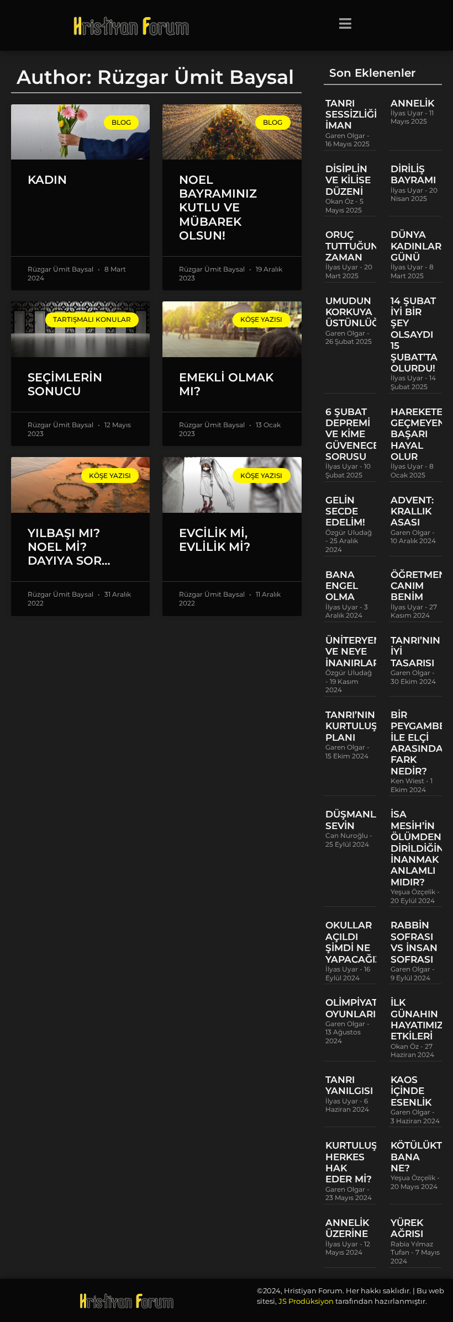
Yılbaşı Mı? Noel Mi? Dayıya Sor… (69, 546)
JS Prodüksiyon (306, 1301)
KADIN (47, 180)
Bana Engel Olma (341, 586)
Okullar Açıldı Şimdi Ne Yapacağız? (356, 942)
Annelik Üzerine (347, 1228)
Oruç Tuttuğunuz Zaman (358, 246)
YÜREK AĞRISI (407, 1228)
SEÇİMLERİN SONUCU (65, 384)
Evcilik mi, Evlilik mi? (214, 540)
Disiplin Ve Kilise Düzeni (348, 180)
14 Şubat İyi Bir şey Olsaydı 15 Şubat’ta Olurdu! (414, 334)
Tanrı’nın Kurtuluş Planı (351, 726)
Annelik (412, 103)
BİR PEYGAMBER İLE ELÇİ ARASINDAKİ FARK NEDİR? (421, 743)
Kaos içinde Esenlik (411, 1091)
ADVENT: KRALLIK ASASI (412, 511)
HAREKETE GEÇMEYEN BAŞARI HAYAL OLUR (418, 434)
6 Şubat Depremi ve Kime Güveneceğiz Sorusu (360, 434)
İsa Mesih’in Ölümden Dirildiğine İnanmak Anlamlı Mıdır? (420, 848)
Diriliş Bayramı (413, 174)
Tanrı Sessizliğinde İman (361, 114)
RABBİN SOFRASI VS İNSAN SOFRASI (414, 942)
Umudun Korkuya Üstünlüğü (355, 312)
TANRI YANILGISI (349, 1085)
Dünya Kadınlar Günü (416, 246)
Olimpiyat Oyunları (351, 1008)
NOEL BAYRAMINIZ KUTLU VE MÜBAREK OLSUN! (218, 207)
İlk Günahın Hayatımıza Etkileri (420, 1019)
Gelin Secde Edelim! (345, 511)
